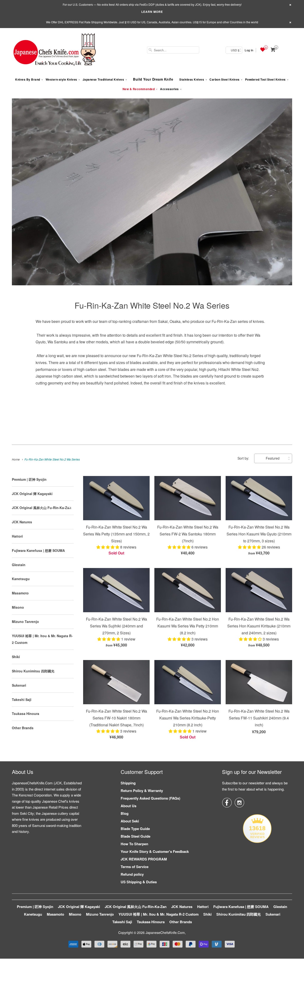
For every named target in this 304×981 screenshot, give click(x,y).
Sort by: (244, 458)
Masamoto (20, 593)
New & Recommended (139, 89)
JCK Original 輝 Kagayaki (32, 493)
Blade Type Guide (135, 828)
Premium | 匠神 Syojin (29, 479)
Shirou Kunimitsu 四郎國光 (33, 671)
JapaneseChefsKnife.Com (165, 932)
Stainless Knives (191, 79)
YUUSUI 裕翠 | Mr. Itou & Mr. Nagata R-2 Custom (159, 914)
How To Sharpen (134, 843)
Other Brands (22, 727)
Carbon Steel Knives (224, 79)
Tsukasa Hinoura (25, 713)
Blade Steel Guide (135, 836)
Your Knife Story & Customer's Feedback (155, 851)
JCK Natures (22, 522)
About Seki (130, 821)
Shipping (128, 783)
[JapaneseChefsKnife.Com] (54, 50)
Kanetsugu (21, 578)
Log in (249, 50)
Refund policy (132, 874)
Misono (18, 607)
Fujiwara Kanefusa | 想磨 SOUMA (38, 550)
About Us (128, 805)
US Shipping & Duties (139, 881)
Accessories (169, 89)
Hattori (17, 536)
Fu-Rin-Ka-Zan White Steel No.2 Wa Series (152, 305)
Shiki (16, 656)
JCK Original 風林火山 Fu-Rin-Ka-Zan (41, 507)
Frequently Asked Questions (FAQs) (150, 798)
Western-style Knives (61, 79)
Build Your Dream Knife (153, 79)
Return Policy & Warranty (142, 790)
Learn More (152, 12)
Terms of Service (134, 866)
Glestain (18, 564)
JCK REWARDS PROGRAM (144, 859)
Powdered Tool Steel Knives (265, 79)
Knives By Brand (27, 79)
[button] (108, 547)
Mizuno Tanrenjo (25, 621)
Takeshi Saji (21, 699)
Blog (124, 813)
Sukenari (19, 685)
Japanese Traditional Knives (103, 79)
